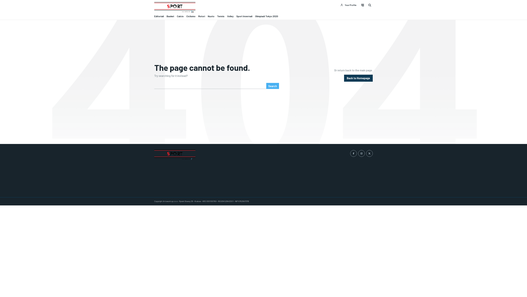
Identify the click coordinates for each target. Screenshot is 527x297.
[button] (370, 5)
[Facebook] (353, 153)
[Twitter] (369, 153)
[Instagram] (361, 153)
